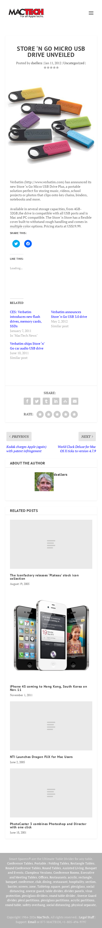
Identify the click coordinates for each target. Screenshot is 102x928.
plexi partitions (28, 900)
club (38, 882)
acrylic (72, 877)
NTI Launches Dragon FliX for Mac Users (41, 757)
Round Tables (51, 868)
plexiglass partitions (55, 900)
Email (32, 922)
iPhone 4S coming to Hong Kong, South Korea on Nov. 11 (48, 688)
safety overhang (34, 905)
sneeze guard (35, 891)
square (55, 886)
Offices (43, 877)
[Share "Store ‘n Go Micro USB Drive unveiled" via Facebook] (27, 401)
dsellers (36, 63)
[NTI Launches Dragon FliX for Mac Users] (51, 725)
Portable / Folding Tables (51, 863)
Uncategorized (73, 63)
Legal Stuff (86, 917)
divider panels (74, 891)
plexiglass (78, 886)
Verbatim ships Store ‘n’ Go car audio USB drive (27, 345)
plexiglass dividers (35, 896)
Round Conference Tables (23, 868)
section (90, 882)
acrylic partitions (82, 900)
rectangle (85, 877)
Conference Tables (20, 863)
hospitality (76, 882)
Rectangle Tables (82, 863)
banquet (11, 882)
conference (26, 882)
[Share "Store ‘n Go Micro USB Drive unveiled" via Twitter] (37, 401)
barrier (12, 886)
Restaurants (58, 877)
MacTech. (43, 917)
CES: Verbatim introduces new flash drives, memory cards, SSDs (26, 319)
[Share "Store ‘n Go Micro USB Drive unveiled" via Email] (74, 401)
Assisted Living (73, 868)
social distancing (58, 905)
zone (32, 886)
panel (66, 886)
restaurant (60, 882)
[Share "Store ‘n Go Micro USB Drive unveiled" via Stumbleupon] (65, 401)
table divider (54, 891)
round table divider (62, 896)
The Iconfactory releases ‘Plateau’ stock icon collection (44, 577)
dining (46, 882)
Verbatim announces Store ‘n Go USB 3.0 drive (69, 314)
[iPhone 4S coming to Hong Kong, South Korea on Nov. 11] (51, 635)
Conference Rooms (66, 872)
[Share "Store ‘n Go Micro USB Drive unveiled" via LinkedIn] (55, 401)
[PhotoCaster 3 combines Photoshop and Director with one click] (51, 792)
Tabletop (43, 886)
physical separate (83, 905)
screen (23, 886)
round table (13, 905)
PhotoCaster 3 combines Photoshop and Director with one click (48, 825)
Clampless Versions (38, 872)
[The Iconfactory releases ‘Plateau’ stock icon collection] (51, 544)
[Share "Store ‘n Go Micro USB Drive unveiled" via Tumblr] (46, 401)
